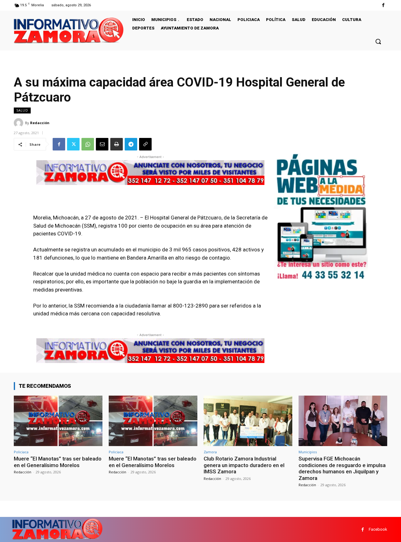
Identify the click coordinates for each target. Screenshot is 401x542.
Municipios (308, 452)
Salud (22, 110)
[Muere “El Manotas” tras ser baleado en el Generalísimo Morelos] (58, 421)
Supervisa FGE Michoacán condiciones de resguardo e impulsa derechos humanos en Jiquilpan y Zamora (342, 468)
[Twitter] (73, 144)
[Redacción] (19, 123)
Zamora (210, 452)
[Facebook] (383, 5)
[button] (378, 41)
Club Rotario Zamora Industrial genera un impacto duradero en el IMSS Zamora (244, 465)
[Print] (116, 144)
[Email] (102, 144)
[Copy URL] (145, 144)
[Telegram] (131, 144)
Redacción (39, 122)
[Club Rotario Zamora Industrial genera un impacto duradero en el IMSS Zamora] (248, 421)
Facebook (378, 529)
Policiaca (21, 452)
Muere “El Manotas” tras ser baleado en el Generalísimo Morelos (58, 461)
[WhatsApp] (87, 144)
